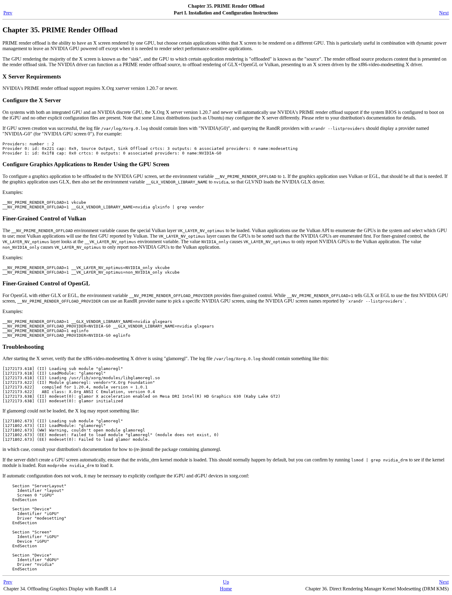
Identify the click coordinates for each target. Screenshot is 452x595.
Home (226, 588)
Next (444, 12)
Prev (7, 12)
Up (226, 582)
